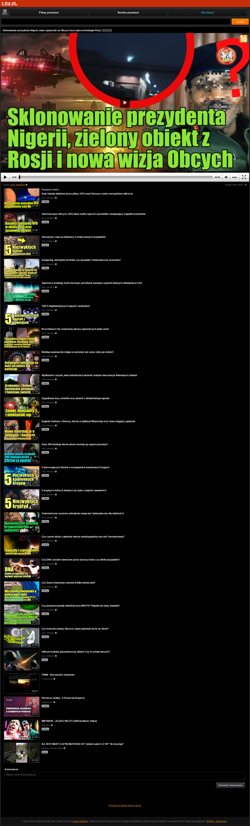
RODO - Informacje (217, 821)
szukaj (240, 21)
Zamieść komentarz (230, 785)
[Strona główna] (9, 3)
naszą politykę (80, 821)
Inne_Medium (17, 184)
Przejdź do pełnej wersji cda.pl (125, 805)
